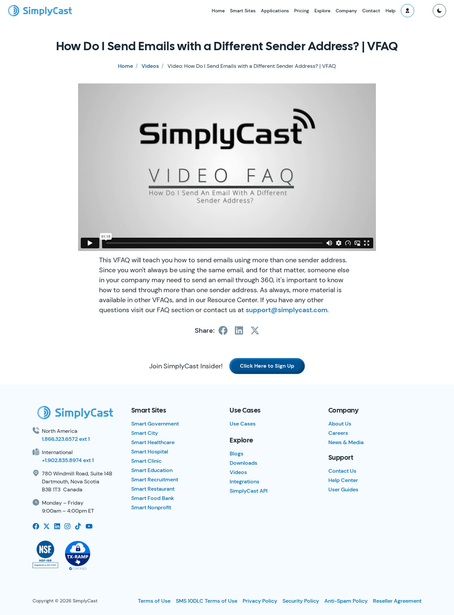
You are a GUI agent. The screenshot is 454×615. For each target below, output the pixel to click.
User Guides (343, 489)
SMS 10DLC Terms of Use (206, 600)
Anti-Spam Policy (346, 600)
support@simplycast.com (286, 310)
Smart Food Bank (152, 498)
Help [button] (391, 11)
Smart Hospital (149, 451)
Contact (371, 11)
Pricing (301, 11)
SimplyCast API (249, 490)
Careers (338, 433)
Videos (150, 65)
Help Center (343, 480)
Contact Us (342, 470)
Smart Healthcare (152, 442)
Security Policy (301, 600)
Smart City (144, 433)
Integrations (244, 481)
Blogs (236, 453)
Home (218, 11)
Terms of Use (154, 600)
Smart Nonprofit (151, 507)
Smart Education (151, 470)
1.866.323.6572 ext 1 (66, 438)
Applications (275, 11)
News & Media (346, 442)
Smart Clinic (146, 460)
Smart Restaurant (152, 488)
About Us (339, 423)
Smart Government (155, 423)
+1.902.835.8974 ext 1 (68, 460)
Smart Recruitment (154, 479)
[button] (407, 10)
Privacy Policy (260, 600)
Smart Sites (243, 11)
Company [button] (346, 11)
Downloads (243, 462)
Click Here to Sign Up (267, 365)
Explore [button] (322, 11)
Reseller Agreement (397, 600)
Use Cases (243, 423)
